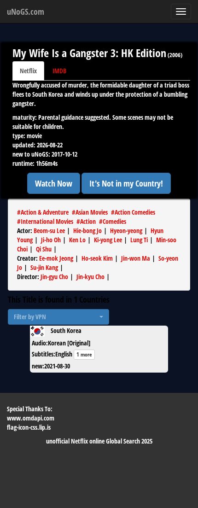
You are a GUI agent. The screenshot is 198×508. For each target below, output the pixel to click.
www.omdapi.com (30, 418)
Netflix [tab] (28, 70)
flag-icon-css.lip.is (29, 427)
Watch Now (53, 183)
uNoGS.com (25, 11)
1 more (84, 354)
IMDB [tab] (59, 70)
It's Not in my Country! (126, 183)
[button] (58, 317)
